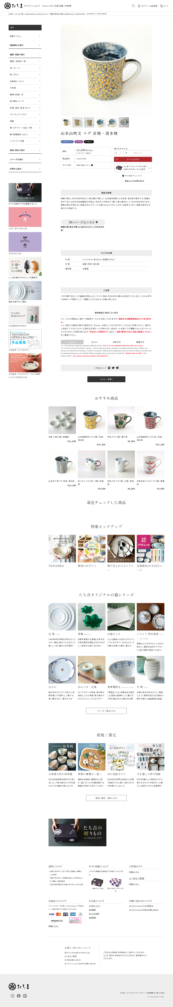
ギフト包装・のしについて (133, 176)
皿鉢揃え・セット (17, 81)
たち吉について (94, 906)
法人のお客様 (94, 913)
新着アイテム (15, 36)
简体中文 (117, 342)
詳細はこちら (134, 872)
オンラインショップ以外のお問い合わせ (144, 910)
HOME (11, 14)
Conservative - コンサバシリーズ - (36, 14)
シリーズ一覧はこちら (106, 710)
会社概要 (92, 910)
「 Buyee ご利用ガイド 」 (99, 331)
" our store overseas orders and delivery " (90, 356)
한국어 (94, 342)
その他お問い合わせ (72, 960)
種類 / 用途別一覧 (18, 61)
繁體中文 (140, 342)
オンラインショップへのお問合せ (141, 906)
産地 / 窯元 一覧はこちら (106, 798)
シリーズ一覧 (19, 14)
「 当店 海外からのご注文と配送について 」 (133, 331)
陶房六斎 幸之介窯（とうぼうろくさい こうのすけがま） (67, 14)
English (72, 342)
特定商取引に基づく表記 (155, 993)
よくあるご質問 (70, 956)
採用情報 (92, 917)
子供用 (13, 87)
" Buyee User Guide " (133, 353)
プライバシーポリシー (138, 993)
